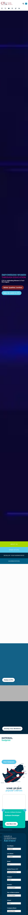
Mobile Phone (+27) (12, 869)
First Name (10, 846)
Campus (9, 877)
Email (8, 861)
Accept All (5, 911)
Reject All (22, 911)
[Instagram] (12, 8)
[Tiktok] (16, 8)
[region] (14, 906)
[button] (26, 3)
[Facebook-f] (2, 8)
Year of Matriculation (13, 892)
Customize (14, 911)
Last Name (10, 853)
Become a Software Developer (13, 812)
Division (9, 884)
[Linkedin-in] (19, 8)
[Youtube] (9, 8)
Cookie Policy (19, 908)
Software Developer (12, 815)
